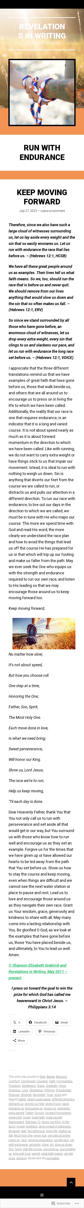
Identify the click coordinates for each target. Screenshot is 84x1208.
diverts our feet (34, 1104)
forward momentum (58, 1113)
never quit (40, 1135)
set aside (34, 1144)
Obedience (36, 1090)
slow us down (63, 1144)
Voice (57, 1095)
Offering (49, 1090)
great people (54, 1117)
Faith (52, 1081)
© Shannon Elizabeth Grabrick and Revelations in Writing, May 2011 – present (38, 971)
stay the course (32, 1149)
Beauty (51, 1076)
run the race (61, 1140)
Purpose (14, 1095)
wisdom (21, 1158)
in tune (21, 1126)
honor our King (51, 1122)
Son (11, 1149)
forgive (39, 1113)
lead (23, 1131)
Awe (42, 1076)
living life (51, 1131)
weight (36, 1153)
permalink (53, 1158)
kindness (31, 1126)
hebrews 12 (32, 1122)
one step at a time (59, 1135)
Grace (41, 1085)
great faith (38, 1117)
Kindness (14, 1090)
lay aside (14, 1131)
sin (51, 1144)
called (22, 1099)
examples (63, 1108)
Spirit (18, 1149)
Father (29, 1113)
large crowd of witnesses (55, 1126)
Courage (42, 1081)
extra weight (16, 1113)
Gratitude (52, 1085)
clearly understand (38, 1099)
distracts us (16, 1104)
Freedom (14, 1085)
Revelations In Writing (42, 31)
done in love (53, 1104)
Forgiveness (64, 1081)
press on (14, 1140)
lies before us (36, 1131)
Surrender (39, 1095)
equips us (50, 1108)
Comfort (14, 1081)
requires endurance (40, 1140)
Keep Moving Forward (42, 197)
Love (25, 1090)
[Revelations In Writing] (42, 92)
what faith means (52, 1153)
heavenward (16, 1122)
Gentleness (29, 1085)
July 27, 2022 (28, 211)
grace (26, 1117)
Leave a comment (53, 211)
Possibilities (63, 1090)
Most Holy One (23, 1135)
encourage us (33, 1108)
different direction (63, 1099)
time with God (21, 1153)
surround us (51, 1149)
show (45, 1144)
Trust (50, 1095)
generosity (15, 1117)
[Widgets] (71, 1182)
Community (28, 1081)
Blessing (61, 1076)
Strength (26, 1095)
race (24, 1140)
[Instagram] (42, 1195)
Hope (62, 1085)
